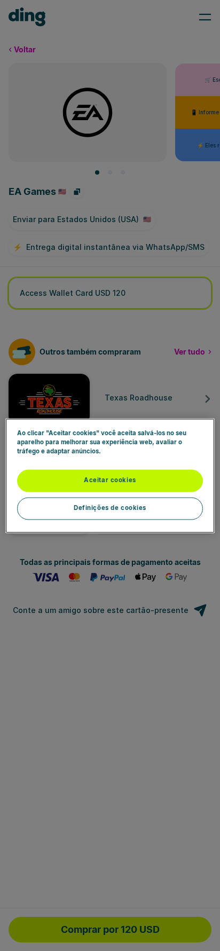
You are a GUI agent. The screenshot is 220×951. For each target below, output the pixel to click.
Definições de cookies (110, 508)
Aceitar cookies (110, 480)
